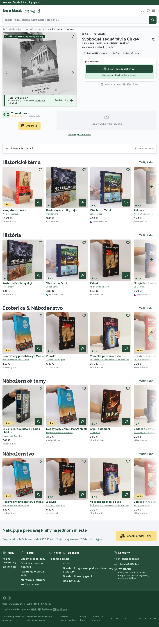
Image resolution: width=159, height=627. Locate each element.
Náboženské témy (24, 381)
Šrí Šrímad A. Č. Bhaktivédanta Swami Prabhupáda (110, 360)
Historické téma (21, 162)
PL (155, 618)
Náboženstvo (18, 454)
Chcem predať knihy (33, 558)
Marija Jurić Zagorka (12, 436)
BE (150, 618)
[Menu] (154, 10)
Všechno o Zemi (100, 210)
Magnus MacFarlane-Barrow (15, 360)
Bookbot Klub (71, 581)
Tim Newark (52, 214)
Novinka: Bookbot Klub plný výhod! (21, 2)
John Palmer (96, 214)
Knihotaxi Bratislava (33, 579)
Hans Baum (88, 43)
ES (130, 618)
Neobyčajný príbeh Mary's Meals (23, 356)
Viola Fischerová (10, 214)
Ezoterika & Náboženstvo (32, 308)
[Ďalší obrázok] (73, 72)
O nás (66, 563)
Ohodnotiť (100, 34)
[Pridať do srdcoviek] (154, 39)
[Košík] (148, 10)
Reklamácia (56, 558)
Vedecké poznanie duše (105, 356)
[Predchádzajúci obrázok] (6, 72)
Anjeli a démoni (100, 429)
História (11, 235)
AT (112, 618)
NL (140, 618)
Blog (66, 558)
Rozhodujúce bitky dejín (61, 210)
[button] (39, 69)
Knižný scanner (30, 584)
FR (145, 618)
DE (117, 618)
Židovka (139, 210)
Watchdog (9, 566)
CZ (107, 618)
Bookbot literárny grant (77, 576)
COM (123, 618)
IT (135, 618)
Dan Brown (95, 433)
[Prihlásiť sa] (142, 10)
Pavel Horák (102, 43)
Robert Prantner (119, 43)
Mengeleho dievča (14, 210)
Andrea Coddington (99, 287)
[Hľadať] (153, 20)
